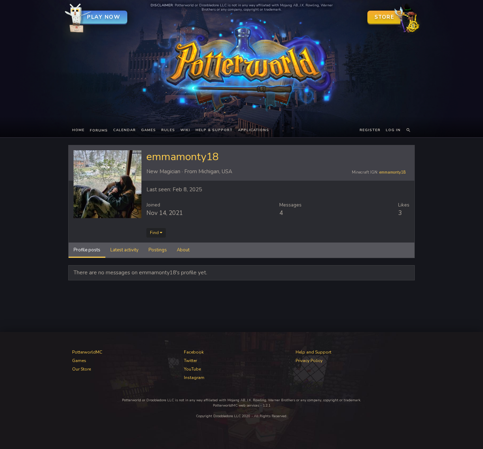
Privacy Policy (309, 360)
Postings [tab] (158, 250)
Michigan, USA (215, 171)
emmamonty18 (392, 172)
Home (78, 130)
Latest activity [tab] (124, 250)
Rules (168, 130)
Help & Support (214, 130)
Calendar (124, 130)
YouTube (192, 369)
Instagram (194, 377)
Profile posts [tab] (87, 250)
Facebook (194, 352)
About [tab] (183, 250)
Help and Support (313, 352)
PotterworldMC (87, 352)
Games (148, 130)
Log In (393, 130)
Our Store (81, 369)
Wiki (185, 130)
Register (370, 130)
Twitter (190, 360)
